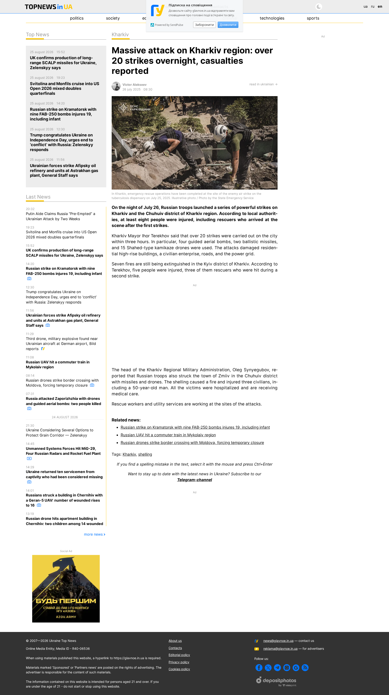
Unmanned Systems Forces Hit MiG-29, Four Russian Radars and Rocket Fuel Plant (63, 449)
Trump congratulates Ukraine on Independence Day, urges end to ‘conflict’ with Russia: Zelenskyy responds (61, 294)
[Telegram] (277, 667)
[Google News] (295, 667)
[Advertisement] (195, 325)
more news (93, 534)
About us (175, 641)
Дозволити (228, 25)
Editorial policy (179, 655)
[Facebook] (259, 667)
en (380, 6)
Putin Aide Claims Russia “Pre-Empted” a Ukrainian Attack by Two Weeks (60, 214)
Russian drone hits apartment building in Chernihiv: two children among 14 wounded (64, 519)
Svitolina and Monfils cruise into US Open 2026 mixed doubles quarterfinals (61, 232)
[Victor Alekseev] (116, 89)
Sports (313, 18)
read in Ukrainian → (263, 84)
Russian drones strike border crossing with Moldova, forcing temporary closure (192, 442)
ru (372, 6)
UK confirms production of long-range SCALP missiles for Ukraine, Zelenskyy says (64, 251)
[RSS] (305, 667)
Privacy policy (179, 662)
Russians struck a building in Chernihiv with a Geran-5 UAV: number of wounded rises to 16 (64, 498)
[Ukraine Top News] (48, 7)
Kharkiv (129, 454)
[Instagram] (286, 667)
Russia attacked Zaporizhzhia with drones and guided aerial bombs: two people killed (63, 399)
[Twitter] (268, 667)
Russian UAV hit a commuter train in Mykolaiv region (168, 434)
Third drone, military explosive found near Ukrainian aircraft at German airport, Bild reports (62, 341)
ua (366, 6)
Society (113, 18)
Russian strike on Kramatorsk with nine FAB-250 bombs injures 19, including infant (195, 427)
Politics (77, 18)
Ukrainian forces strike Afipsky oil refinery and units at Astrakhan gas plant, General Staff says (63, 318)
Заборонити (204, 25)
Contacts (175, 648)
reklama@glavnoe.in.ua (280, 648)
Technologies (272, 18)
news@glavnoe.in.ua (278, 641)
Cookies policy (179, 669)
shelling (145, 454)
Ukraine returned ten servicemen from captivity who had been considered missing (64, 472)
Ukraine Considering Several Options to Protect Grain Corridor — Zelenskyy (59, 430)
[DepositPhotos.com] (276, 682)
